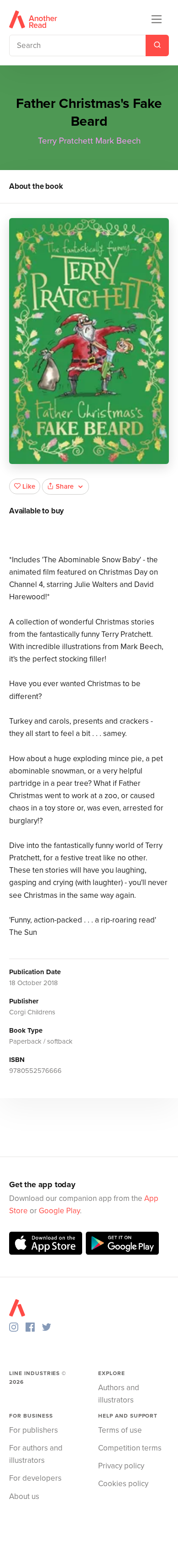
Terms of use (120, 1430)
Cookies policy (123, 1483)
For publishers (33, 1430)
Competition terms (130, 1448)
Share (64, 486)
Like (28, 486)
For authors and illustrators (36, 1454)
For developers (35, 1478)
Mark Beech (118, 141)
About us (24, 1496)
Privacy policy (121, 1466)
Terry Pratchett (65, 141)
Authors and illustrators (118, 1394)
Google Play (59, 1211)
